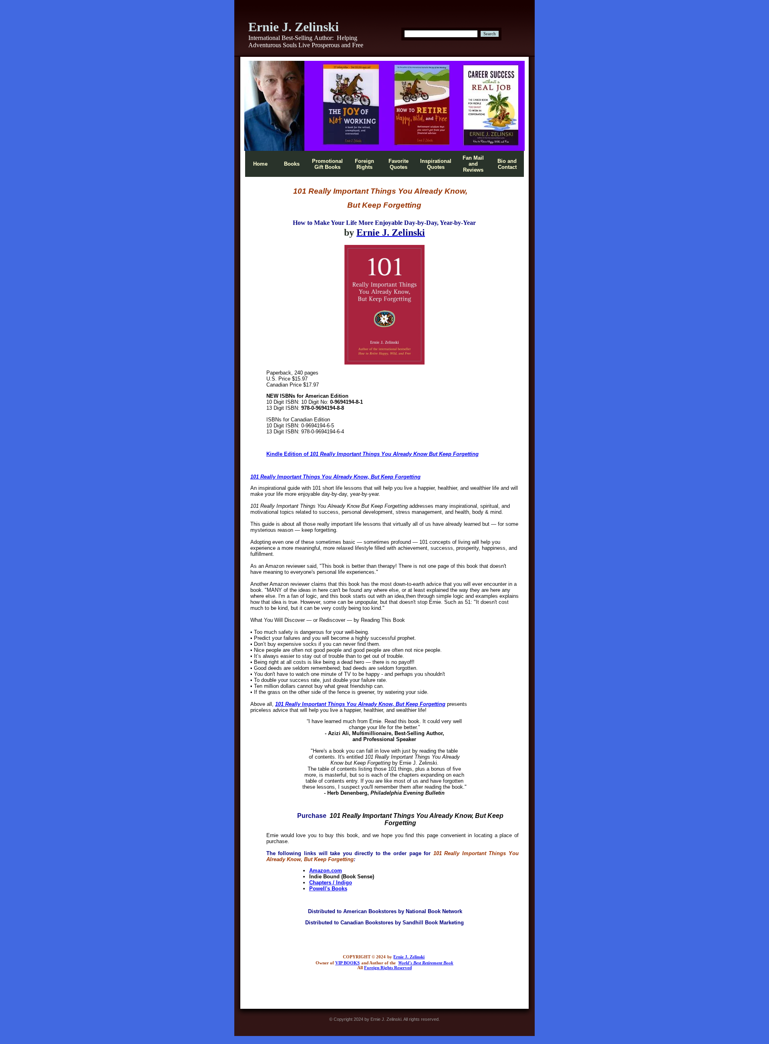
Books (292, 164)
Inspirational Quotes (435, 164)
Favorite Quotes (399, 164)
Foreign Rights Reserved (388, 968)
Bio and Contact (507, 164)
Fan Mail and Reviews (473, 164)
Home (260, 164)
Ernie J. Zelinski (409, 957)
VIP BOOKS (347, 963)
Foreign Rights (364, 164)
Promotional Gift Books (327, 164)
